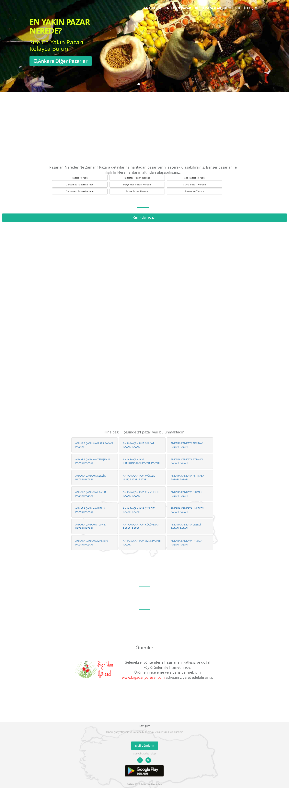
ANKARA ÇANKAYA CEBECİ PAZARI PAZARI (186, 526)
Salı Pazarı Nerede (194, 177)
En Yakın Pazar (178, 8)
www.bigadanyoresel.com (143, 677)
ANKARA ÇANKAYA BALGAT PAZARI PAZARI (138, 445)
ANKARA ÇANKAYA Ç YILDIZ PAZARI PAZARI (139, 510)
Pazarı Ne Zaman (194, 191)
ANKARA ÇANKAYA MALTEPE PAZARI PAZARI (91, 542)
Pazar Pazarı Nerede (137, 191)
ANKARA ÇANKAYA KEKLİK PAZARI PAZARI (90, 477)
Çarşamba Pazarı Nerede (80, 184)
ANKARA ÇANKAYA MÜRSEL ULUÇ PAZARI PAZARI (139, 477)
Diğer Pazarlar (208, 8)
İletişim (251, 8)
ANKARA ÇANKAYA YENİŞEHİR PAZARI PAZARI (92, 461)
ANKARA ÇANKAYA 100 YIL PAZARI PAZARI (90, 526)
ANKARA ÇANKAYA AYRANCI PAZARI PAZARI (187, 461)
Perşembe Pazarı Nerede (137, 184)
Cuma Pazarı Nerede (194, 184)
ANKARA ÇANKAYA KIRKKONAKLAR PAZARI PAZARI (141, 461)
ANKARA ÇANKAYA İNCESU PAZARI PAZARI (186, 542)
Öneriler (232, 8)
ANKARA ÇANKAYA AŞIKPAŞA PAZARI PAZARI (187, 477)
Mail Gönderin (144, 745)
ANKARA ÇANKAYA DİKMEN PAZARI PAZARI (186, 493)
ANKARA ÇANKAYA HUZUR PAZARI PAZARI (90, 493)
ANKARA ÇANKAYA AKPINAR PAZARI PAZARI (187, 445)
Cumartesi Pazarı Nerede (80, 191)
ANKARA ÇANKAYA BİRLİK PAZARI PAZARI (90, 510)
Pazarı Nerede (80, 177)
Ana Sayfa (152, 8)
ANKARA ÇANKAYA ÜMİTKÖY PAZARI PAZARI (187, 510)
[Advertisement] (144, 127)
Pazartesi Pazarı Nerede (137, 177)
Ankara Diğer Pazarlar (62, 61)
